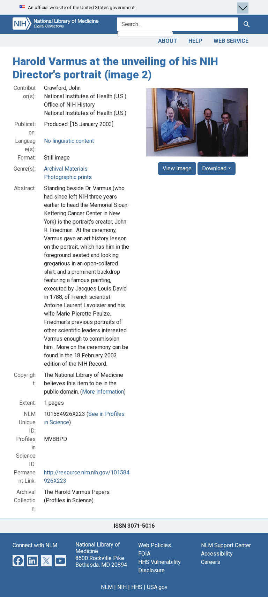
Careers (210, 562)
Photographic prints (68, 177)
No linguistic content (69, 141)
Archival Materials (66, 168)
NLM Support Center (226, 545)
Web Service (231, 41)
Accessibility (217, 553)
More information (103, 391)
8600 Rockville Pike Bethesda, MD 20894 (101, 561)
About (167, 41)
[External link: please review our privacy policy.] (18, 560)
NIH (122, 587)
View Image (177, 168)
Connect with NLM (35, 545)
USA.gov (157, 587)
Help (195, 41)
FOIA (144, 553)
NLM (107, 587)
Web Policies (154, 545)
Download (214, 168)
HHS (136, 587)
